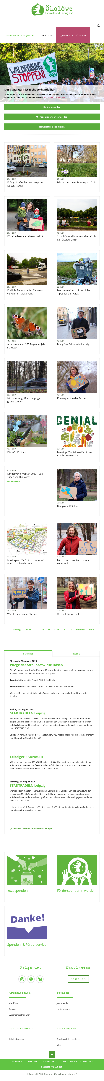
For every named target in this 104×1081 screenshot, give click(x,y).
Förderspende (63, 1009)
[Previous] (6, 72)
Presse (76, 653)
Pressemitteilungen (52, 1067)
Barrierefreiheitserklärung (78, 1061)
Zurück (27, 629)
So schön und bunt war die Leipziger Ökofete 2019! (76, 238)
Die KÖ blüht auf (16, 452)
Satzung (13, 1009)
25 (58, 629)
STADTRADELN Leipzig (28, 713)
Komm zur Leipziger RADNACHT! (26, 89)
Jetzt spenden (17, 890)
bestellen (78, 979)
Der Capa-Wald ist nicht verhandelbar (51, 100)
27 (70, 629)
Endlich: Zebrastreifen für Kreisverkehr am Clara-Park (25, 292)
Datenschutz (50, 1061)
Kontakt (32, 1061)
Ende (91, 629)
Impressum (16, 1061)
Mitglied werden (16, 1039)
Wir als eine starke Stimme (22, 614)
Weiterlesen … (31, 168)
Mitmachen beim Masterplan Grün (76, 182)
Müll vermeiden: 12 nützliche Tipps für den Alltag (73, 292)
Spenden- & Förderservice (26, 944)
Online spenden (52, 107)
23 (49, 629)
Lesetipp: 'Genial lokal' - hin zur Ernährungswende (75, 454)
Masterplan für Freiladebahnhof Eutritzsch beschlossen (25, 562)
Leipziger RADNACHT (27, 756)
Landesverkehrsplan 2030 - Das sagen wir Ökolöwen (25, 475)
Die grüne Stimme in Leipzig (73, 344)
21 (36, 629)
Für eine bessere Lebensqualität (25, 236)
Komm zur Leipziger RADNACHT (53, 100)
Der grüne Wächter (68, 506)
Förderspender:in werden (53, 117)
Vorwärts (80, 629)
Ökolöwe (13, 1003)
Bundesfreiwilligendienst (68, 1039)
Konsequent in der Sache (71, 398)
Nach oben (52, 1054)
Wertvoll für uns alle (68, 614)
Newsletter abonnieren (52, 126)
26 (64, 629)
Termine (28, 653)
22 (42, 629)
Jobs (59, 1044)
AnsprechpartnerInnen (19, 1014)
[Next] (97, 72)
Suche (98, 22)
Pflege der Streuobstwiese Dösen (36, 665)
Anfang (16, 629)
